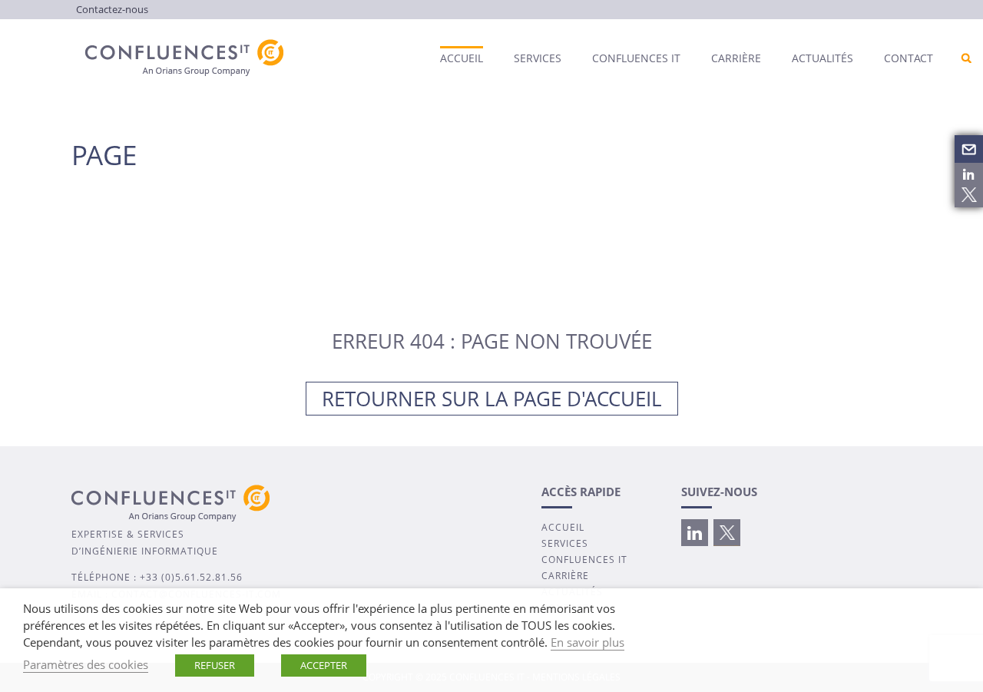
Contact (908, 58)
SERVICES (564, 543)
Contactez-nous (112, 9)
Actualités (822, 58)
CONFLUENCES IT (584, 559)
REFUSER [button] (214, 665)
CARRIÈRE (565, 575)
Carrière (736, 58)
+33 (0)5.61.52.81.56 (191, 577)
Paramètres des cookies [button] (85, 664)
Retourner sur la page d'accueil (492, 398)
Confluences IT (636, 58)
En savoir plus (587, 642)
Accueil (461, 58)
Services (537, 58)
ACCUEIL (562, 527)
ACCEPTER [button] (323, 665)
